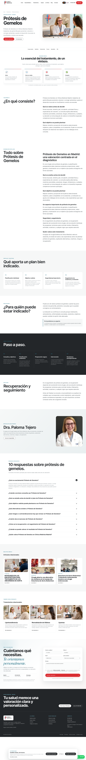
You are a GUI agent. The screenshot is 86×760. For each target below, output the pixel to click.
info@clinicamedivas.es (71, 721)
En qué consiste (30, 49)
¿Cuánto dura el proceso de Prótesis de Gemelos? (42, 519)
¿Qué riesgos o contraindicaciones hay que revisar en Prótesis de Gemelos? (42, 514)
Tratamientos (36, 2)
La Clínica (47, 2)
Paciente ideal (42, 49)
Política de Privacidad (25, 679)
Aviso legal (63, 670)
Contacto (56, 2)
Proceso (48, 49)
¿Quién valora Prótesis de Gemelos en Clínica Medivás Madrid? (42, 534)
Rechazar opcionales (51, 753)
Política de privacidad (56, 670)
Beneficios (36, 49)
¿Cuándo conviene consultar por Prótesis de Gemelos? (42, 493)
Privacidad (66, 734)
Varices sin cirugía (52, 718)
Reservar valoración (9, 39)
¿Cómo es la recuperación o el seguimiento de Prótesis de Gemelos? (42, 524)
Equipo (42, 2)
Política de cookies (72, 734)
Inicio (22, 2)
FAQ (57, 49)
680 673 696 (69, 720)
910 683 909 (72, 2)
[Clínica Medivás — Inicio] (10, 3)
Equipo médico (32, 720)
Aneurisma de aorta (52, 721)
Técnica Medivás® (52, 720)
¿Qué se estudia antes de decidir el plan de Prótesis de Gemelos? (42, 498)
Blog (52, 2)
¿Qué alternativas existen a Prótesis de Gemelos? (42, 509)
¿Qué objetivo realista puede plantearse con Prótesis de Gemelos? (42, 503)
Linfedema (50, 723)
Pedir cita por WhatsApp (65, 705)
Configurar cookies (79, 734)
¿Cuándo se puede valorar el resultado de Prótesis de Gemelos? (42, 529)
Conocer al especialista (9, 438)
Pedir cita (79, 2)
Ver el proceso (19, 39)
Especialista (53, 49)
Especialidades (28, 2)
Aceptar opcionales (70, 753)
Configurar (61, 753)
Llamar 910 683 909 (77, 705)
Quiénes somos (33, 718)
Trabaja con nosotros (34, 723)
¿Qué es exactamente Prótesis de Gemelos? (42, 480)
